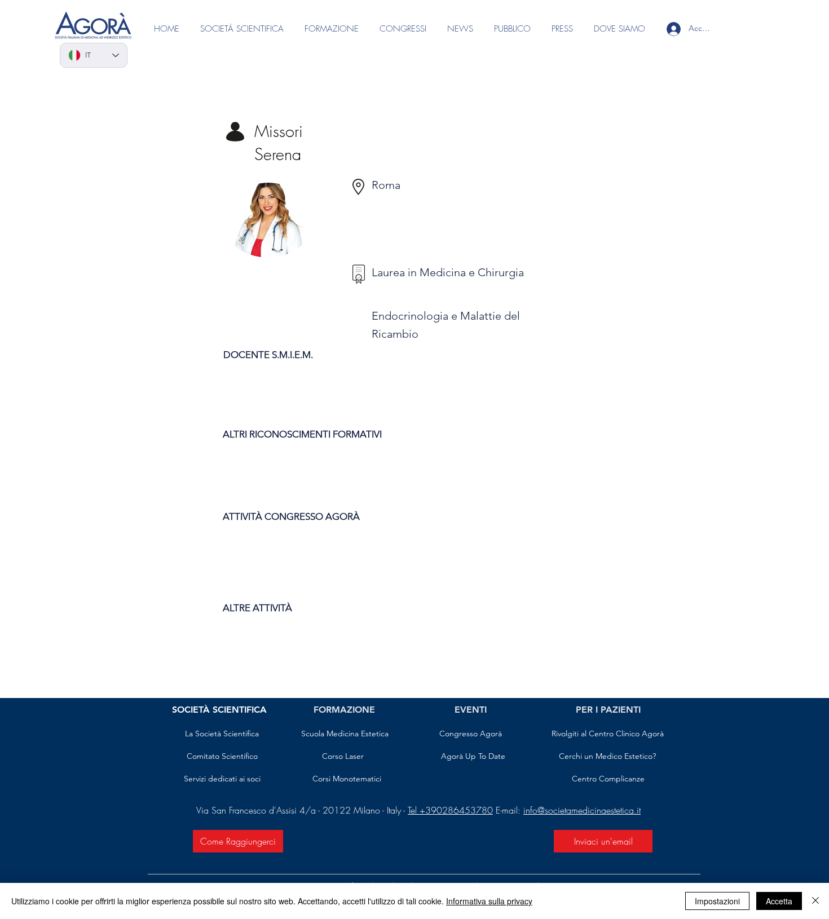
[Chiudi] (815, 901)
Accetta (779, 901)
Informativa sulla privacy (489, 901)
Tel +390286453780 (450, 810)
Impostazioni (717, 901)
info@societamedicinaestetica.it (582, 810)
